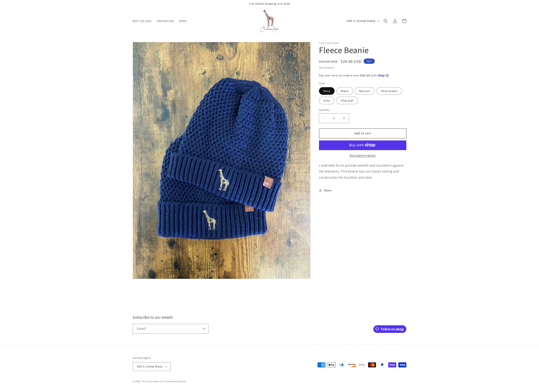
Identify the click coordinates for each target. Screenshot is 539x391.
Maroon (364, 91)
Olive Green (389, 91)
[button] (385, 21)
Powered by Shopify (175, 381)
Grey (326, 100)
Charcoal (347, 100)
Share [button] (328, 190)
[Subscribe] (203, 329)
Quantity (324, 110)
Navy (326, 91)
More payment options (363, 155)
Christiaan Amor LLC (152, 381)
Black (345, 91)
